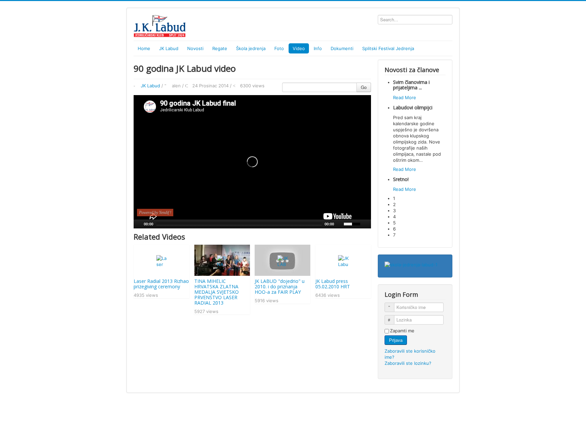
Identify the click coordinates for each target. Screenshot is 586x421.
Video (299, 48)
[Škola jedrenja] (411, 264)
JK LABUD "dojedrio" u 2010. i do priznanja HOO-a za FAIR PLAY (280, 286)
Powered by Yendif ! (155, 212)
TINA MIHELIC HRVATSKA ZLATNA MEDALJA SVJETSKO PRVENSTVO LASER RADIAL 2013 (216, 292)
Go (364, 87)
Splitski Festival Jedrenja (388, 48)
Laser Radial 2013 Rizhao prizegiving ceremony (161, 284)
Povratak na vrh (435, 408)
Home (144, 48)
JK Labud (150, 85)
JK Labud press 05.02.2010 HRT (332, 284)
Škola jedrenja (251, 48)
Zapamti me (402, 330)
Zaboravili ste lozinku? (408, 363)
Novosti (195, 48)
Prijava (396, 340)
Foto (279, 48)
